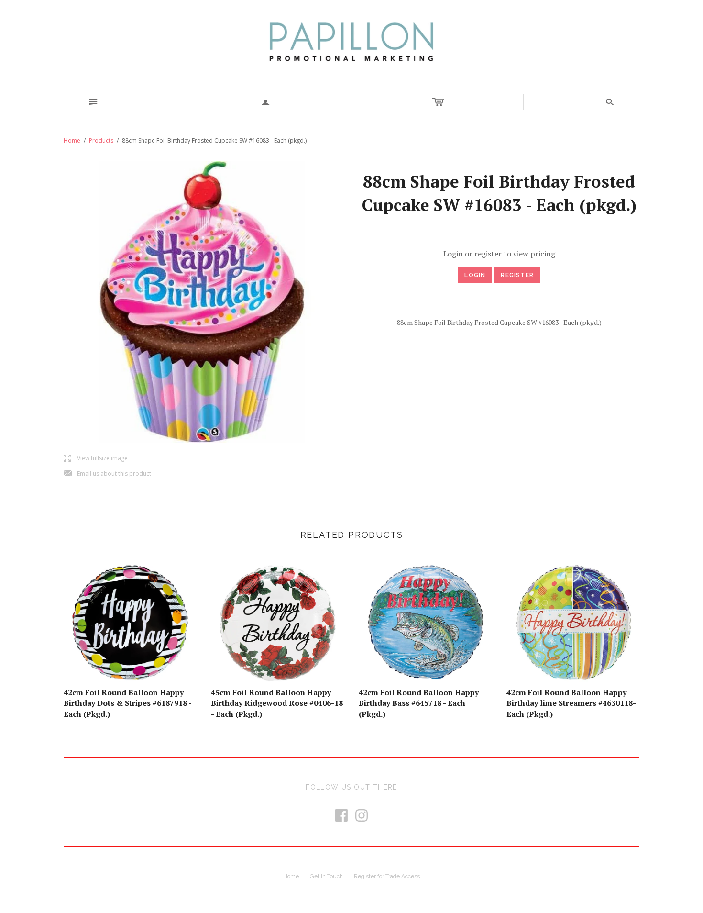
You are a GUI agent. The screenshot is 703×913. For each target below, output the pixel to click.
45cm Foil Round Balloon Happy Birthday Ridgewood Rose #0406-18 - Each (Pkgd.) (277, 703)
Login (474, 275)
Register (517, 275)
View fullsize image (96, 459)
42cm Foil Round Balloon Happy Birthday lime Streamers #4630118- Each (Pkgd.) (571, 703)
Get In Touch (326, 876)
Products (101, 140)
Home (72, 140)
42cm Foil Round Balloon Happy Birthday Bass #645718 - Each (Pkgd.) (419, 703)
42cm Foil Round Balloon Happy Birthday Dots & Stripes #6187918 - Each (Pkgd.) (127, 703)
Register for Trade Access (387, 876)
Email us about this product (107, 474)
